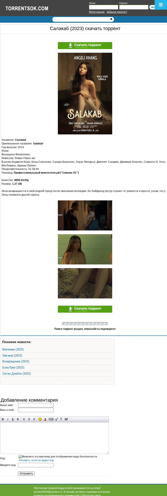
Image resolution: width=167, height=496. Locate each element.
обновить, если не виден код (36, 460)
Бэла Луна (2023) (13, 367)
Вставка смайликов (40, 419)
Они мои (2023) (12, 355)
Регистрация (97, 12)
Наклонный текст (7, 419)
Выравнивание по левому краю (24, 419)
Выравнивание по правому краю (34, 419)
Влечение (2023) (13, 349)
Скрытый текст (51, 419)
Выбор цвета (45, 419)
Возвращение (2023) (15, 361)
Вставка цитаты (56, 419)
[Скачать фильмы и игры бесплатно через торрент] (31, 8)
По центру (29, 419)
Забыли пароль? (117, 12)
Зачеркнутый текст (17, 419)
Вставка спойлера (66, 419)
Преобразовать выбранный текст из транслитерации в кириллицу (61, 419)
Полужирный (2, 419)
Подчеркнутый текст (12, 419)
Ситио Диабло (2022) (16, 374)
